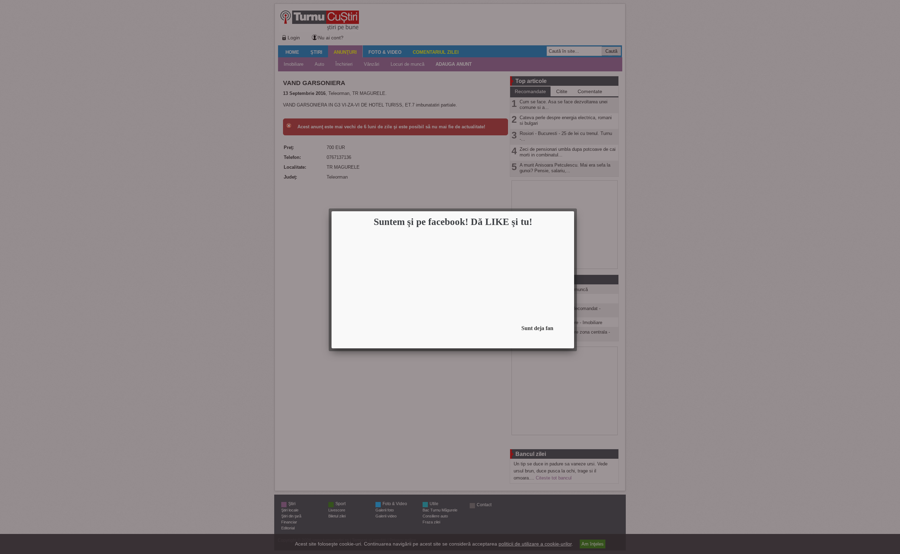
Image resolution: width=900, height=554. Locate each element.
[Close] (572, 213)
